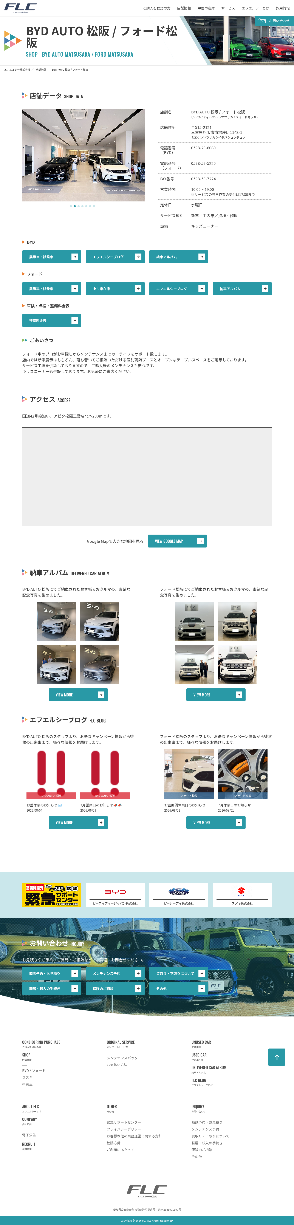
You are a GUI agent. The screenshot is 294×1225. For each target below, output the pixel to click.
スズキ (27, 1077)
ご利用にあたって (120, 1149)
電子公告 (29, 1135)
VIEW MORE (64, 695)
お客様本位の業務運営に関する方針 (134, 1136)
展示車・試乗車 (41, 256)
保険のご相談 (103, 988)
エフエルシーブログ (108, 256)
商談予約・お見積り (44, 973)
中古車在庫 (101, 288)
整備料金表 (37, 320)
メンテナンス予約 (106, 973)
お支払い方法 (117, 1064)
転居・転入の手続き (44, 988)
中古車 (27, 1084)
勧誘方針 (114, 1143)
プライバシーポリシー (124, 1129)
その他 (161, 988)
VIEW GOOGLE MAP (169, 541)
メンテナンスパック (122, 1058)
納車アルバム (166, 256)
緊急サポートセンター (124, 1122)
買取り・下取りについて (175, 973)
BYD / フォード (34, 1070)
